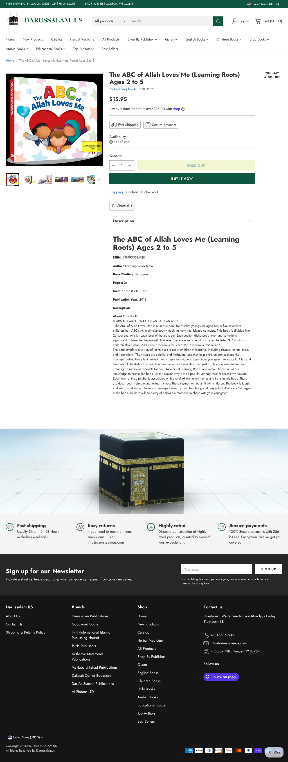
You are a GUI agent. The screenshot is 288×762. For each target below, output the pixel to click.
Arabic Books (147, 697)
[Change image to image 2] (29, 179)
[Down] (99, 179)
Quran (142, 664)
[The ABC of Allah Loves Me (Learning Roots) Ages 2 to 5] (54, 119)
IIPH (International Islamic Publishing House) (91, 635)
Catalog (143, 632)
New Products (148, 624)
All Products (146, 648)
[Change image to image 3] (45, 179)
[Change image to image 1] (12, 179)
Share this (124, 205)
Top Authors (146, 713)
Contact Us (14, 624)
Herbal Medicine (150, 640)
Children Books (148, 680)
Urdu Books (146, 689)
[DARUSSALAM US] (45, 21)
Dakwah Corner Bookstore (91, 675)
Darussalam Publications (90, 616)
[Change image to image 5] (77, 179)
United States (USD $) (265, 4)
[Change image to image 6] (93, 179)
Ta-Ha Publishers (84, 645)
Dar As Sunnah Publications (93, 683)
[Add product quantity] (130, 165)
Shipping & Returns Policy (25, 632)
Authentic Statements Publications (87, 656)
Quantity (115, 155)
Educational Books (151, 705)
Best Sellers (146, 721)
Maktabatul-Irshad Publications (94, 667)
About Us (13, 616)
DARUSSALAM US (45, 746)
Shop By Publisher (151, 656)
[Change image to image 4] (61, 179)
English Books (147, 672)
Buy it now (182, 178)
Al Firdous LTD (83, 691)
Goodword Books (85, 624)
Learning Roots (125, 89)
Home (10, 60)
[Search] (218, 21)
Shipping (116, 192)
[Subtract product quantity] (114, 165)
